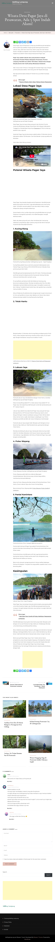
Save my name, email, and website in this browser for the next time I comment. (25, 859)
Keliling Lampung (20, 2)
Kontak (6, 929)
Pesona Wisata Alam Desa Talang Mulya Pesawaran (35, 82)
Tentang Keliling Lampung (11, 918)
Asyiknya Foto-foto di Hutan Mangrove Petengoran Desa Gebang (13, 725)
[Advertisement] (32, 350)
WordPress (27, 939)
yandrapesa (10, 785)
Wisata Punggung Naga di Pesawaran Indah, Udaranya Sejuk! (38, 760)
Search (5, 872)
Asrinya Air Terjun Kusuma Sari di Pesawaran (13, 754)
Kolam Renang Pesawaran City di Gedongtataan (40, 723)
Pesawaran (27, 12)
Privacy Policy (8, 922)
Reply (10, 781)
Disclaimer (7, 926)
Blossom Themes (38, 937)
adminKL (11, 812)
